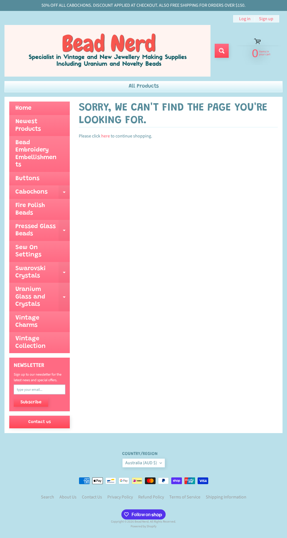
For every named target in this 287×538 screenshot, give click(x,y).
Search (47, 497)
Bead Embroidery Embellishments (36, 154)
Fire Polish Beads (30, 209)
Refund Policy (151, 497)
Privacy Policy (120, 497)
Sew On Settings (28, 251)
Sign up (266, 19)
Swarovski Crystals (42, 273)
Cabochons (42, 194)
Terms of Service (184, 497)
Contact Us (92, 497)
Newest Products (28, 125)
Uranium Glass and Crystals (42, 296)
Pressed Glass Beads (42, 231)
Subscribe (30, 402)
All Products (144, 86)
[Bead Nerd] (107, 51)
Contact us (39, 422)
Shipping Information (226, 497)
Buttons (27, 179)
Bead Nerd (142, 521)
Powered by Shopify (143, 526)
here (105, 136)
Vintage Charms (27, 321)
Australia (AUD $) (141, 463)
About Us (68, 497)
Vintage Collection (30, 342)
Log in (245, 19)
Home (23, 108)
